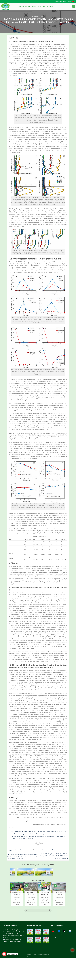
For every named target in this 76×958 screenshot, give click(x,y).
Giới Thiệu (27, 6)
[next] (66, 894)
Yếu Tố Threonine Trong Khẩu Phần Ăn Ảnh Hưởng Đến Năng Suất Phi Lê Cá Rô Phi (33, 834)
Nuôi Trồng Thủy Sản (50, 849)
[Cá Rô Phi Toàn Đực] (46, 940)
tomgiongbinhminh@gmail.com (13, 939)
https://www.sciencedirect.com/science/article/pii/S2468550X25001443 (48, 821)
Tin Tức (39, 6)
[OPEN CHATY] (4, 954)
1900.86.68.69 (9, 941)
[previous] (10, 894)
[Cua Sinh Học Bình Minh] (46, 932)
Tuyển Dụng (45, 6)
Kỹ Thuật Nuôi (35, 16)
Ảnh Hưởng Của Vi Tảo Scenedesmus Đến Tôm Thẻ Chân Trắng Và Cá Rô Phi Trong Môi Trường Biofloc (39, 831)
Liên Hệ (51, 6)
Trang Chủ (21, 6)
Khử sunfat (37, 849)
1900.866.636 (17, 941)
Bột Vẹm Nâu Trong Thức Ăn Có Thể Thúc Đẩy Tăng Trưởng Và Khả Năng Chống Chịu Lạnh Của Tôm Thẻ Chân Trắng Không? (54, 856)
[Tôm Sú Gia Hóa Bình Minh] (30, 932)
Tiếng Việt (70, 1)
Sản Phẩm (33, 6)
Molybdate (43, 849)
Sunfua (10, 850)
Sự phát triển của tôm (60, 849)
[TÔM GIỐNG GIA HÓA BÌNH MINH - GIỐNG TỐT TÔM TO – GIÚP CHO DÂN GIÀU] (8, 6)
